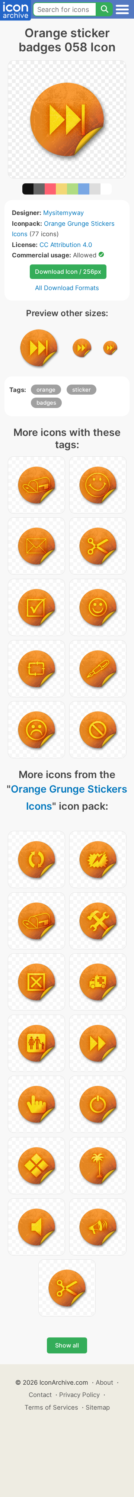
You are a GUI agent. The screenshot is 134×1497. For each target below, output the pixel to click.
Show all (67, 1345)
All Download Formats (67, 288)
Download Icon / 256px (68, 271)
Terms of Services (51, 1407)
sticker (81, 389)
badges (46, 402)
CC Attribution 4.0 (65, 244)
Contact (40, 1394)
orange (45, 389)
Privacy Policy (79, 1394)
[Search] (104, 9)
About (104, 1382)
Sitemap (98, 1407)
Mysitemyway (63, 212)
